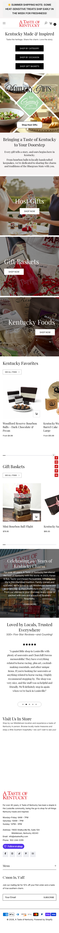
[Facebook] (5, 854)
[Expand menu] (4, 23)
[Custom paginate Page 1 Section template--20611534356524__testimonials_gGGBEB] (23, 704)
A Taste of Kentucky (24, 919)
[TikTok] (19, 854)
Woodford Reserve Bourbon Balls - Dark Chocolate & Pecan (20, 427)
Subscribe (48, 897)
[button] (46, 23)
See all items (11, 372)
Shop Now (29, 211)
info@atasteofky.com (18, 836)
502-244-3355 (16, 840)
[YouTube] (33, 854)
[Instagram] (12, 854)
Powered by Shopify (43, 919)
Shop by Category (29, 48)
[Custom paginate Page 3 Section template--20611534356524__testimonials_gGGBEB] (29, 704)
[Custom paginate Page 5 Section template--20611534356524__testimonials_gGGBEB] (36, 704)
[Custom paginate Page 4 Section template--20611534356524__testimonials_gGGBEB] (32, 704)
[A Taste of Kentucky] (29, 23)
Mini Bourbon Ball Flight (18, 526)
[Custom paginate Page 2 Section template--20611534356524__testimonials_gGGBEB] (26, 704)
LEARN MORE (29, 604)
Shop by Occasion (29, 57)
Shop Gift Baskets (29, 66)
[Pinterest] (26, 854)
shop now (14, 272)
